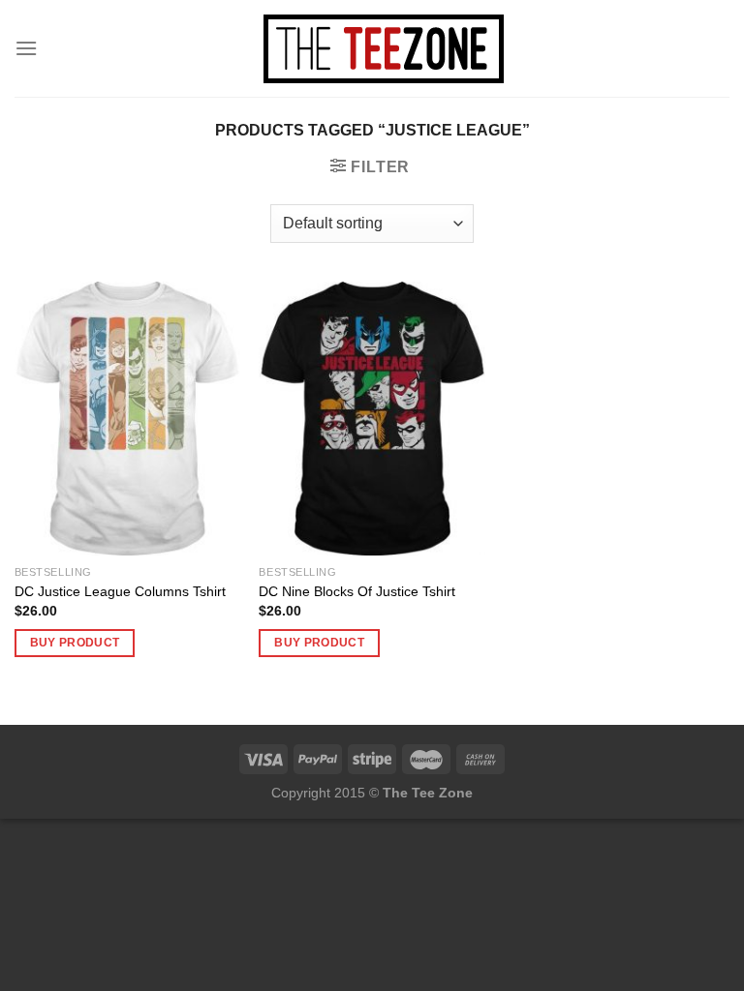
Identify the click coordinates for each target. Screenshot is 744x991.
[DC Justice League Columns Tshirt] (127, 419)
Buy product (75, 642)
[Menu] (26, 48)
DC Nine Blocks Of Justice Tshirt (357, 591)
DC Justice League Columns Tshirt (120, 591)
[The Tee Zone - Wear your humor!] (383, 48)
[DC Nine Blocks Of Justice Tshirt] (371, 419)
